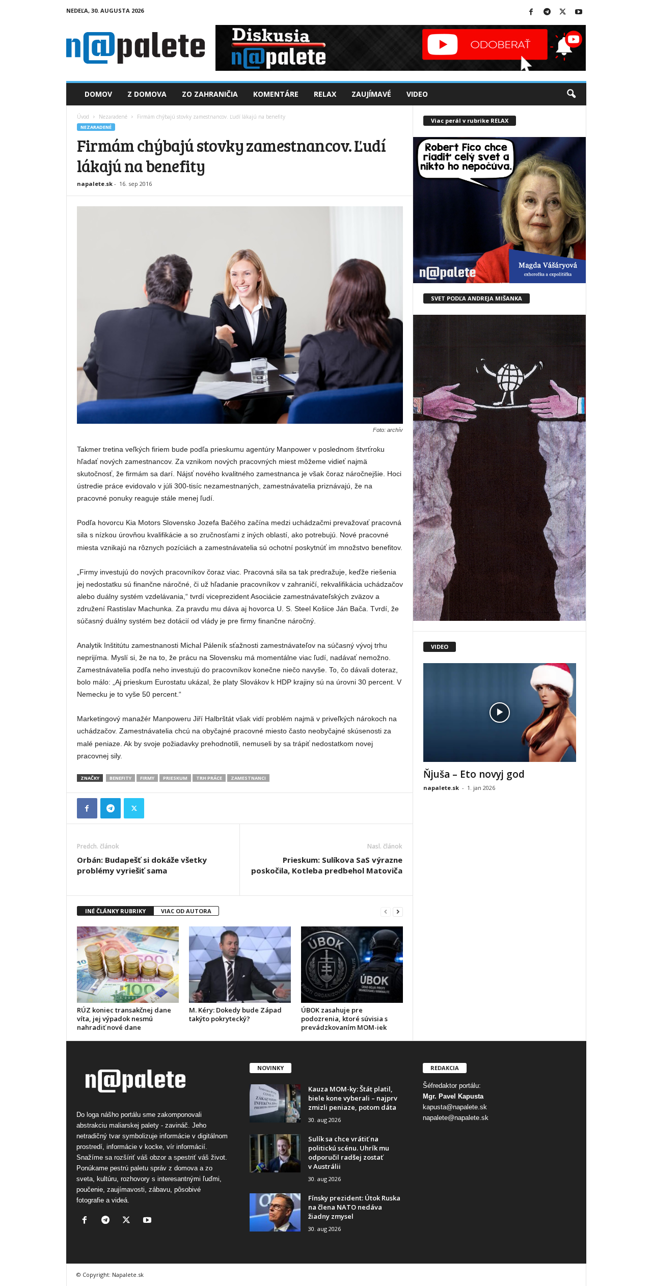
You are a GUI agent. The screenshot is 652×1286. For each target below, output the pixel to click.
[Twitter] (563, 12)
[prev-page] (386, 911)
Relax (325, 94)
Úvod (83, 116)
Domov (98, 94)
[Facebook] (531, 12)
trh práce (209, 778)
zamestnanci (248, 778)
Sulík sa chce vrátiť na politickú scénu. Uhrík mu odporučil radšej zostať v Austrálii (348, 1152)
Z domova (147, 94)
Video (417, 94)
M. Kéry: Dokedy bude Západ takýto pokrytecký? (235, 1014)
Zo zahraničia (210, 94)
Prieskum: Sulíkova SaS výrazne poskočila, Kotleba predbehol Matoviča (326, 865)
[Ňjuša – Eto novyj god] (499, 712)
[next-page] (398, 911)
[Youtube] (579, 12)
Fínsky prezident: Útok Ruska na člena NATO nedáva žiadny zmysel (354, 1207)
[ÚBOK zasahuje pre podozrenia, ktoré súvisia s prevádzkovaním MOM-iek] (352, 964)
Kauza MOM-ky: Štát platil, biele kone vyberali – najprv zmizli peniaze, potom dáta (352, 1098)
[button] (571, 94)
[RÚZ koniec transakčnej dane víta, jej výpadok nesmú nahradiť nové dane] (128, 964)
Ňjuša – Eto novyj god (474, 774)
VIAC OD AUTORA (186, 911)
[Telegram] (547, 12)
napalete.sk (95, 183)
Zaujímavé (371, 94)
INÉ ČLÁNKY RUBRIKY (115, 911)
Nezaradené (113, 116)
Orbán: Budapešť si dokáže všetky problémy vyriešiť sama (142, 865)
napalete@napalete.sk (455, 1117)
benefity (120, 778)
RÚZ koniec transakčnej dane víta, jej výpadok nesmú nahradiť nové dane (124, 1018)
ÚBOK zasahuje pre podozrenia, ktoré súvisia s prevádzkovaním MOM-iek (344, 1018)
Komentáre (275, 94)
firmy (147, 778)
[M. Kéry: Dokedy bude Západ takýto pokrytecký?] (240, 964)
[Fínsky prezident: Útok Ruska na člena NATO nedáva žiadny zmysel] (275, 1212)
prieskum (175, 778)
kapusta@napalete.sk (455, 1107)
